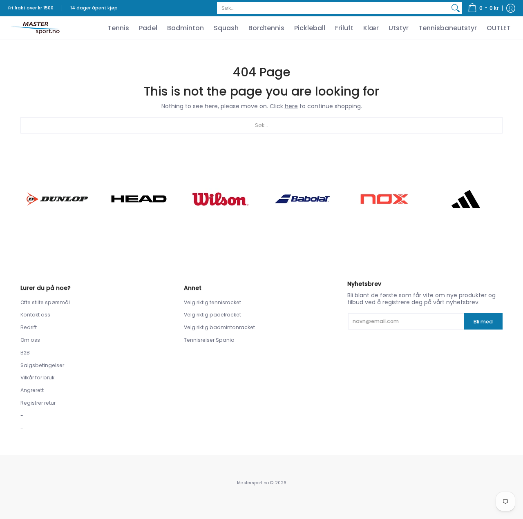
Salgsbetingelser (42, 365)
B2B (25, 352)
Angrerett (32, 390)
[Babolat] (302, 199)
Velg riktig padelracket (212, 314)
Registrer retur (38, 402)
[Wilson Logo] (220, 199)
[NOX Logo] (384, 199)
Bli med (483, 321)
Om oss (30, 339)
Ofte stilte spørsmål (45, 302)
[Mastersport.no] (34, 28)
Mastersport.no (253, 483)
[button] (483, 8)
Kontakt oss (35, 314)
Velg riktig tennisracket (212, 302)
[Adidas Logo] (466, 199)
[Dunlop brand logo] (57, 199)
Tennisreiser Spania (209, 339)
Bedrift (28, 327)
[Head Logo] (139, 198)
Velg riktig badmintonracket (219, 327)
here (291, 106)
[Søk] (455, 8)
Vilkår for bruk (37, 377)
